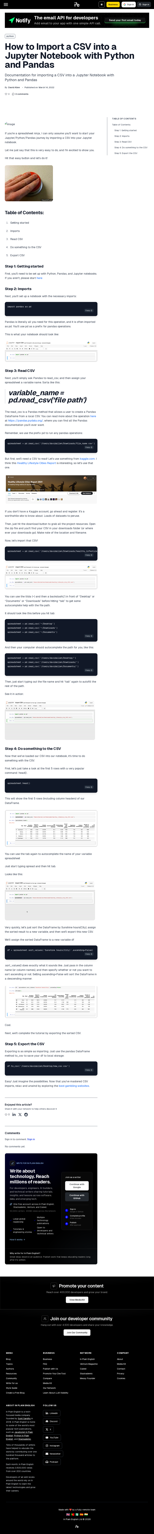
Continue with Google (76, 1186)
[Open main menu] (6, 4)
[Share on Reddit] (26, 1114)
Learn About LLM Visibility (55, 1393)
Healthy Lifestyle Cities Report (36, 463)
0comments (21, 94)
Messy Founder (87, 1378)
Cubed (83, 1369)
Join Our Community (77, 1332)
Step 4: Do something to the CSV (130, 147)
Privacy (120, 1373)
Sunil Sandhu (24, 1418)
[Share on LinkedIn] (14, 1114)
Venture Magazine (89, 1364)
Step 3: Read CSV (123, 142)
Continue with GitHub (76, 1196)
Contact (121, 1369)
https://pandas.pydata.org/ (25, 420)
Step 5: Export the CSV (125, 153)
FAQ (45, 1364)
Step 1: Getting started (125, 130)
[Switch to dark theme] (102, 5)
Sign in (130, 4)
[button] (77, 4)
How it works (16, 1239)
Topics (9, 1364)
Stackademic (86, 1373)
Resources (11, 1373)
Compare (47, 1378)
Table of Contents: (121, 124)
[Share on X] (20, 1114)
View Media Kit (77, 1300)
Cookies (121, 1378)
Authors (10, 1369)
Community (11, 1378)
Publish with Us (50, 1369)
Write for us (12, 1383)
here (39, 278)
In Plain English (87, 1359)
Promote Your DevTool (54, 1373)
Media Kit (47, 1383)
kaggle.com (87, 458)
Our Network (49, 1388)
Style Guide (11, 1388)
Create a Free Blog (15, 1393)
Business (113, 4)
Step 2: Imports (121, 136)
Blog (8, 1359)
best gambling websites (74, 1085)
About (120, 1359)
